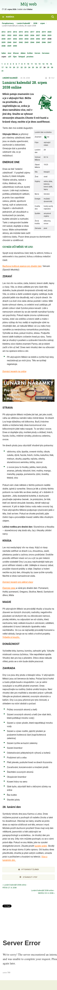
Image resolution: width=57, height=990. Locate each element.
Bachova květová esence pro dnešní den (22, 266)
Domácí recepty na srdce (14, 371)
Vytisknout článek (30, 869)
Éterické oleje (9, 588)
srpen (42, 23)
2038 (35, 23)
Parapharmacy (8, 23)
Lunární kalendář (23, 23)
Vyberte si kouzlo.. (11, 637)
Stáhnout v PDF (29, 877)
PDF (53, 78)
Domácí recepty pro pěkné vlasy (17, 582)
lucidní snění (41, 846)
